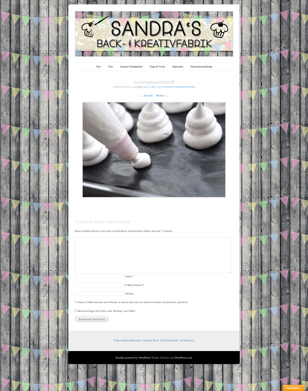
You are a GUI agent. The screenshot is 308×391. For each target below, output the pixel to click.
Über (110, 66)
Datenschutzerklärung (201, 66)
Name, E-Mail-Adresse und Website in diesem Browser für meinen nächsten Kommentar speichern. (133, 302)
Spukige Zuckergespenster (180, 87)
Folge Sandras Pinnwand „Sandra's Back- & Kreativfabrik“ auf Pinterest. (154, 340)
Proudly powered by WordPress (133, 357)
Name (129, 276)
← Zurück (146, 95)
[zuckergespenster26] (154, 149)
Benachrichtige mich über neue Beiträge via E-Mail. (106, 310)
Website (129, 293)
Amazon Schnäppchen (131, 66)
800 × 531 (156, 87)
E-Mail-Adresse (134, 285)
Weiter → (162, 95)
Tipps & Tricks (157, 66)
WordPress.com (183, 357)
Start (98, 66)
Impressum (177, 66)
